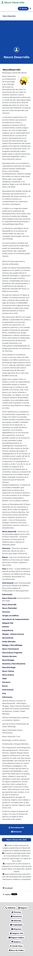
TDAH (4, 678)
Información (7, 594)
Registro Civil (17, 933)
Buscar (25, 8)
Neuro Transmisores (10, 649)
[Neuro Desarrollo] (30, 8)
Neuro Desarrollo (14, 2)
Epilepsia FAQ (7, 623)
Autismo (5, 627)
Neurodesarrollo (17, 827)
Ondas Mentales (9, 641)
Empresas (17, 929)
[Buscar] (20, 8)
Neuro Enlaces (8, 675)
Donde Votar (17, 946)
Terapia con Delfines (10, 615)
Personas (17, 912)
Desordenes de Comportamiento (15, 619)
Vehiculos (17, 921)
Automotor (17, 916)
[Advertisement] (16, 34)
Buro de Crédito (17, 950)
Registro (23, 908)
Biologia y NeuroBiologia (12, 645)
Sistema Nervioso (9, 656)
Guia (4, 569)
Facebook (8, 888)
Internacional (8, 583)
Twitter (7, 894)
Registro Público (17, 937)
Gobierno (17, 942)
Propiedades (17, 925)
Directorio (6, 548)
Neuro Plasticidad (9, 608)
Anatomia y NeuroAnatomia (13, 664)
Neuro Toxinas (8, 671)
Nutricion (6, 612)
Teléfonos (11, 908)
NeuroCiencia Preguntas (12, 652)
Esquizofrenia (7, 630)
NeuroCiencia (7, 638)
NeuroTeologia (8, 660)
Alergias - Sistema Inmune (13, 634)
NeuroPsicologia (8, 667)
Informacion (7, 697)
